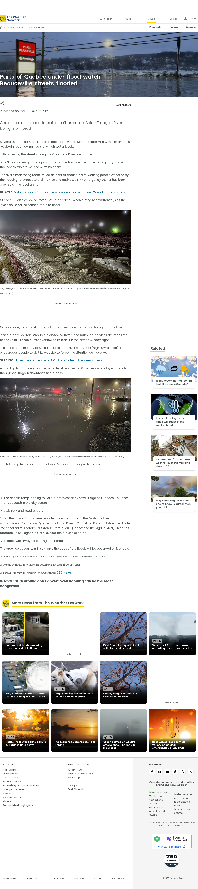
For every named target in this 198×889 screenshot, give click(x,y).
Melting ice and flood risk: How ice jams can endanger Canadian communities (70, 192)
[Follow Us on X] (190, 772)
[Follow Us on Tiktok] (175, 772)
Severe (31, 27)
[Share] (2, 103)
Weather (19, 27)
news (9, 27)
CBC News (63, 572)
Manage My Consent (14, 789)
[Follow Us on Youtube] (167, 772)
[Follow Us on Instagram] (160, 772)
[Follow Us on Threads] (183, 772)
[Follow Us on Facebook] (152, 772)
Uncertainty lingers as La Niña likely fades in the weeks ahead (59, 360)
